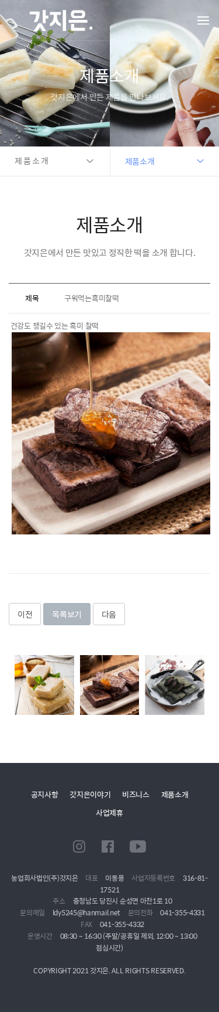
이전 (25, 614)
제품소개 (175, 794)
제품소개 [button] (32, 161)
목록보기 (67, 614)
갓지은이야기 (89, 794)
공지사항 (44, 794)
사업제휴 (109, 812)
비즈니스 (136, 794)
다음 (109, 614)
